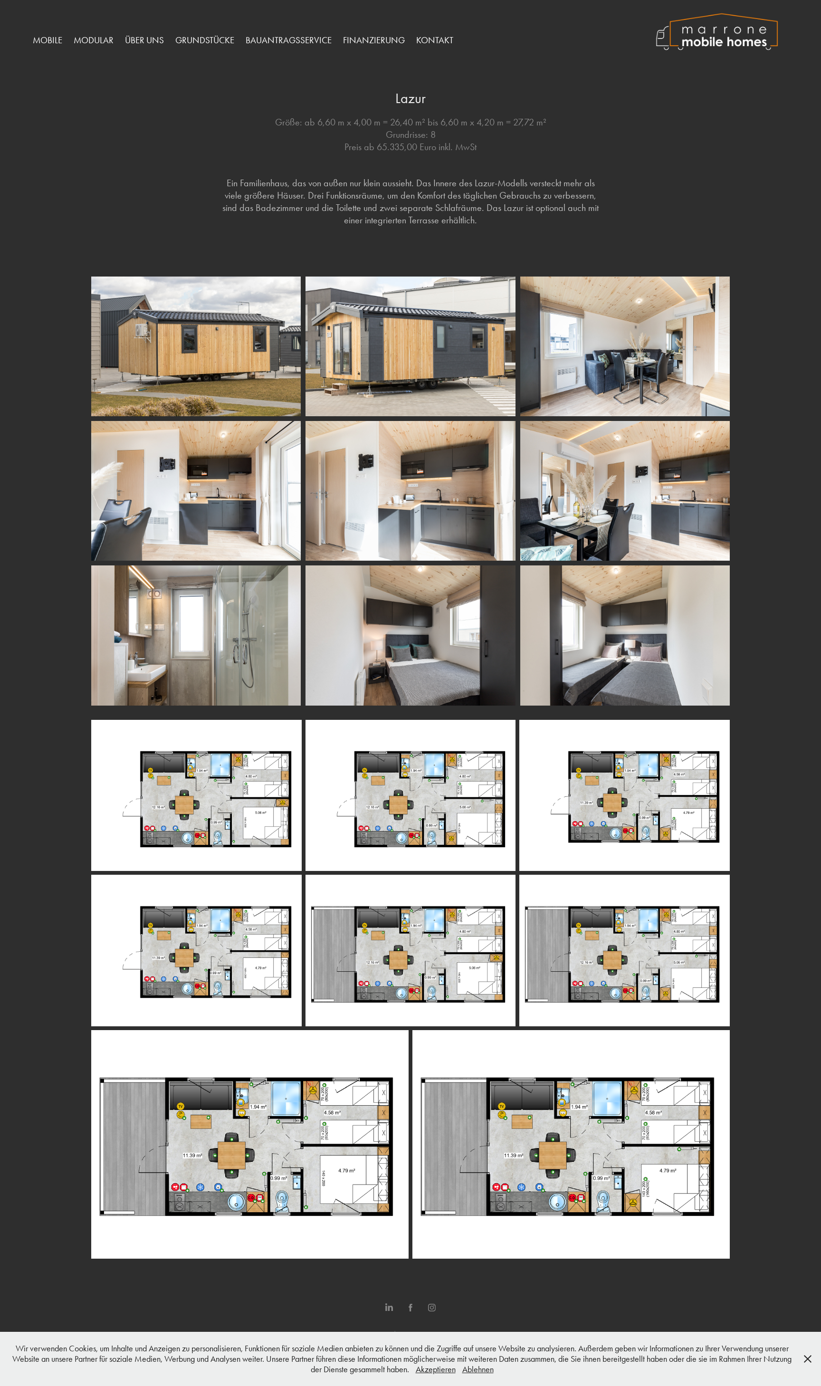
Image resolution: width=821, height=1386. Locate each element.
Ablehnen (478, 1369)
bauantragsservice (289, 40)
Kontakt (434, 40)
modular (94, 40)
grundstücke (204, 40)
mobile (47, 40)
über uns (144, 40)
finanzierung (374, 40)
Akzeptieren (436, 1369)
